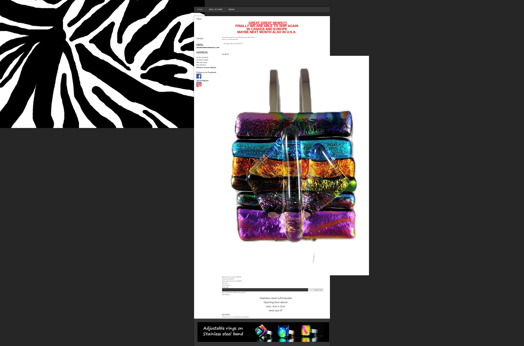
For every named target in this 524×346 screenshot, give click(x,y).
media (232, 9)
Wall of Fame (215, 9)
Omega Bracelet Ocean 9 (230, 37)
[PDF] (223, 55)
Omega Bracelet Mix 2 (247, 37)
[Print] (225, 55)
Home (200, 9)
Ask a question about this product (234, 292)
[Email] (227, 55)
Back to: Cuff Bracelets (230, 39)
